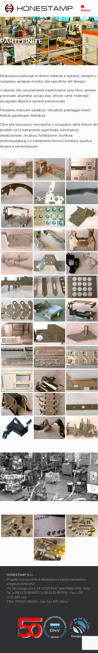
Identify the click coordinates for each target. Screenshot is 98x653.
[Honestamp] (39, 8)
